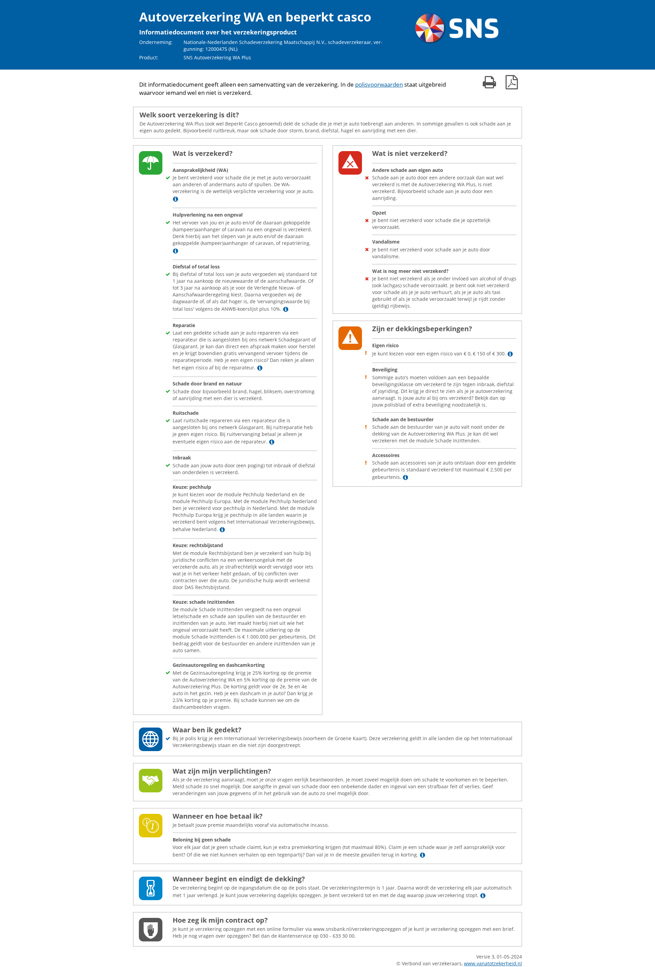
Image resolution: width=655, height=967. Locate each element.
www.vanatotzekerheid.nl (493, 963)
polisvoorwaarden (379, 84)
